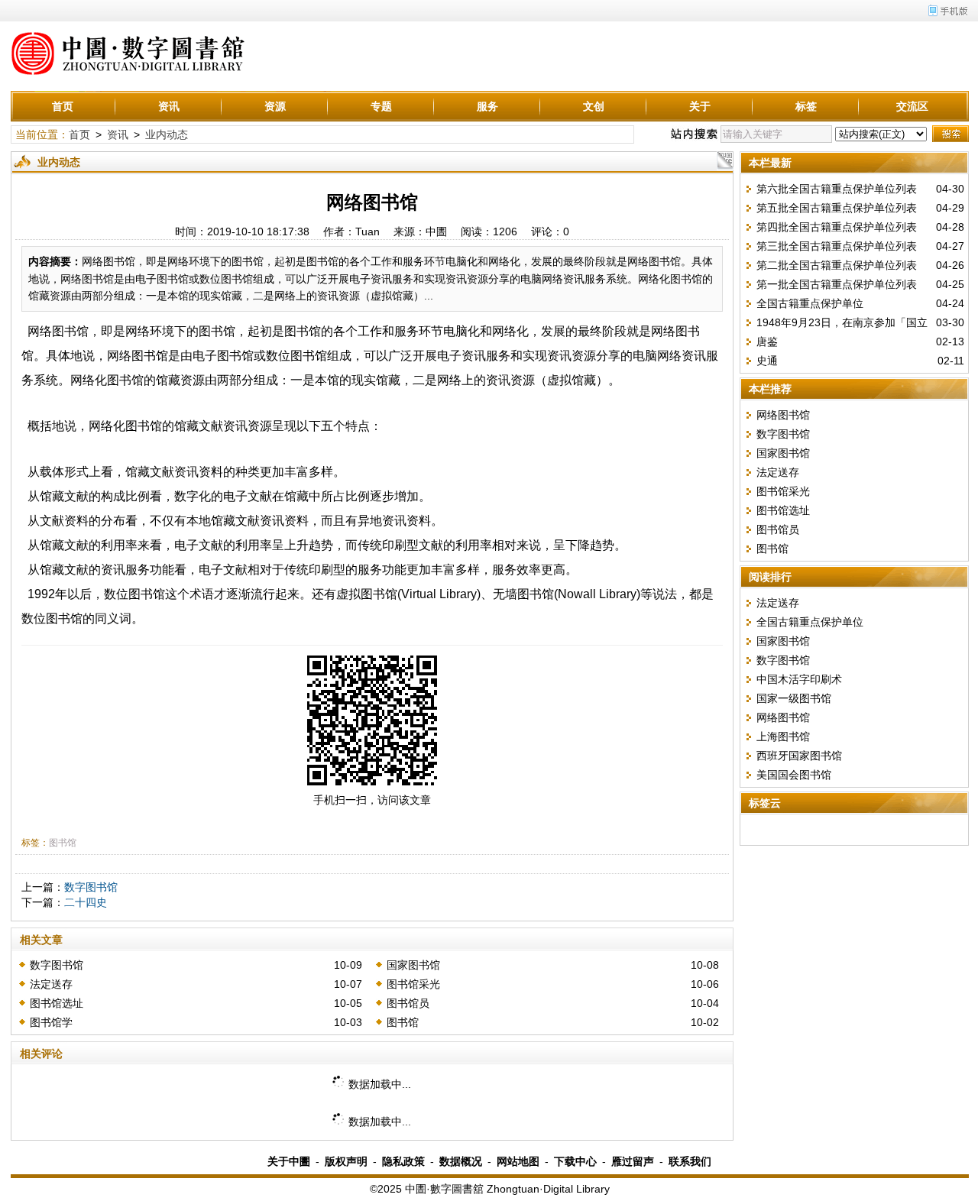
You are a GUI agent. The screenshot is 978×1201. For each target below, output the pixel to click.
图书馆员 (408, 1003)
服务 (487, 106)
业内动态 (166, 134)
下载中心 (575, 1161)
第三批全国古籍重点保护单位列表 (836, 246)
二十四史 (85, 902)
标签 (806, 106)
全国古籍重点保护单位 (809, 303)
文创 (593, 106)
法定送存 (51, 984)
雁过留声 (632, 1161)
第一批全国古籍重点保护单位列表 (836, 284)
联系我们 (690, 1161)
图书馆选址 (56, 1003)
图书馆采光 (413, 984)
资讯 (169, 106)
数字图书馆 (91, 887)
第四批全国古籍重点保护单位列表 (836, 227)
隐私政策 (403, 1161)
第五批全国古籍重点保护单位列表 (836, 208)
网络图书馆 (783, 415)
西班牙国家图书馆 (799, 755)
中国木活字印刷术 (799, 679)
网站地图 (518, 1161)
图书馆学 (51, 1022)
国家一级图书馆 (793, 698)
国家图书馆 (413, 965)
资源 (275, 106)
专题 (381, 106)
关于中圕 (288, 1161)
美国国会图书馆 (793, 775)
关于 (700, 106)
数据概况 (460, 1161)
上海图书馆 (783, 736)
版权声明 (346, 1161)
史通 (767, 360)
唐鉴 (767, 341)
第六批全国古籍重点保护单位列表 (836, 189)
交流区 (912, 106)
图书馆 (62, 842)
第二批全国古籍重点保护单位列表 (836, 265)
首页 (62, 106)
